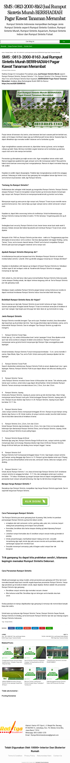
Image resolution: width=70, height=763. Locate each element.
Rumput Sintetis (9, 52)
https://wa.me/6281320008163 (13, 84)
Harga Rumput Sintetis (15, 46)
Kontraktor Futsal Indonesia (42, 762)
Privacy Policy (29, 756)
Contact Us (57, 756)
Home (3, 52)
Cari (64, 41)
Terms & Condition (15, 756)
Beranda (3, 46)
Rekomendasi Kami (44, 756)
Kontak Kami (28, 46)
